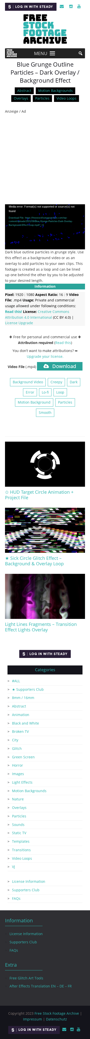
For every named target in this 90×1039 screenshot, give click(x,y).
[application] (45, 226)
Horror (17, 765)
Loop (60, 392)
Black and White (25, 723)
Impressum (32, 1019)
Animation (20, 714)
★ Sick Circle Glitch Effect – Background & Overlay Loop (34, 561)
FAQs (16, 898)
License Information (28, 881)
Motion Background (34, 402)
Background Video (28, 382)
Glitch (17, 748)
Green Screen (23, 757)
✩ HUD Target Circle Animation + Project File (39, 494)
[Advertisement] (45, 159)
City (15, 740)
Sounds (18, 824)
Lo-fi (45, 392)
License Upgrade (19, 322)
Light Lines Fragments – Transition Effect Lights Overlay (41, 627)
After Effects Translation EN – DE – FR (41, 986)
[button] (40, 53)
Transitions (21, 849)
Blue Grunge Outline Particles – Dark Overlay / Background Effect (45, 72)
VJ (13, 866)
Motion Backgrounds (55, 90)
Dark (74, 382)
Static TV (19, 832)
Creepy (56, 382)
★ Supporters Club (28, 689)
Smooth (45, 412)
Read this (63, 342)
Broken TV (20, 731)
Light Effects (22, 782)
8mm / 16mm (23, 697)
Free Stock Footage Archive (56, 1013)
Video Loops (66, 98)
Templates (21, 841)
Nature (18, 799)
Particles (42, 98)
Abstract (24, 90)
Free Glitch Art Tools (26, 978)
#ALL (16, 680)
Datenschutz (56, 1019)
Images (18, 773)
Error (30, 392)
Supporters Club (26, 890)
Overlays (21, 98)
